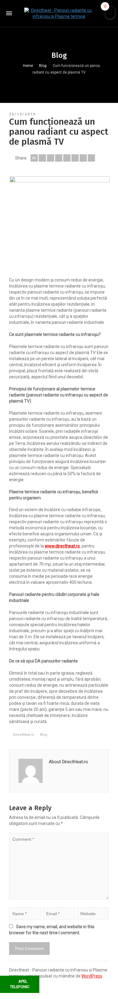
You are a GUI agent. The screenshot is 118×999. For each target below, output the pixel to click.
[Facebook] (50, 158)
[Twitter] (42, 158)
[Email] (34, 158)
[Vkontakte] (91, 158)
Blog (43, 735)
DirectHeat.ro (23, 735)
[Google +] (58, 158)
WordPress (91, 976)
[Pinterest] (66, 158)
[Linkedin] (83, 158)
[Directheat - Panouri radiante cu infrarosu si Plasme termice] (59, 13)
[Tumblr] (75, 158)
